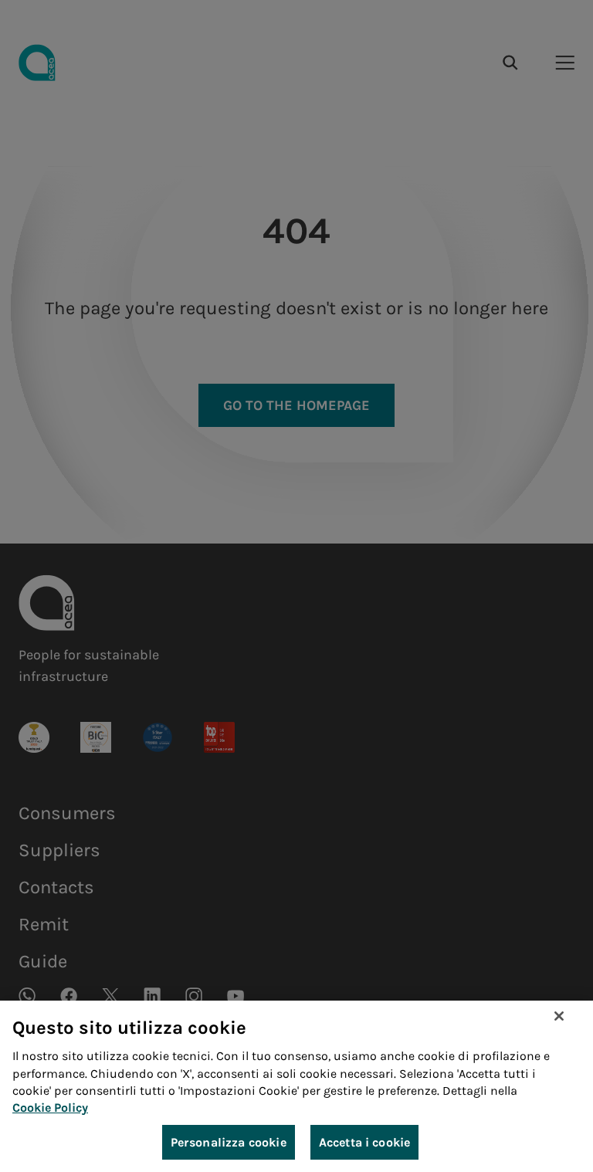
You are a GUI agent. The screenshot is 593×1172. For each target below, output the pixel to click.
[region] (296, 1086)
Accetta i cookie (365, 1142)
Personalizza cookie (228, 1142)
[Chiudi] (559, 1016)
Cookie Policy (50, 1107)
